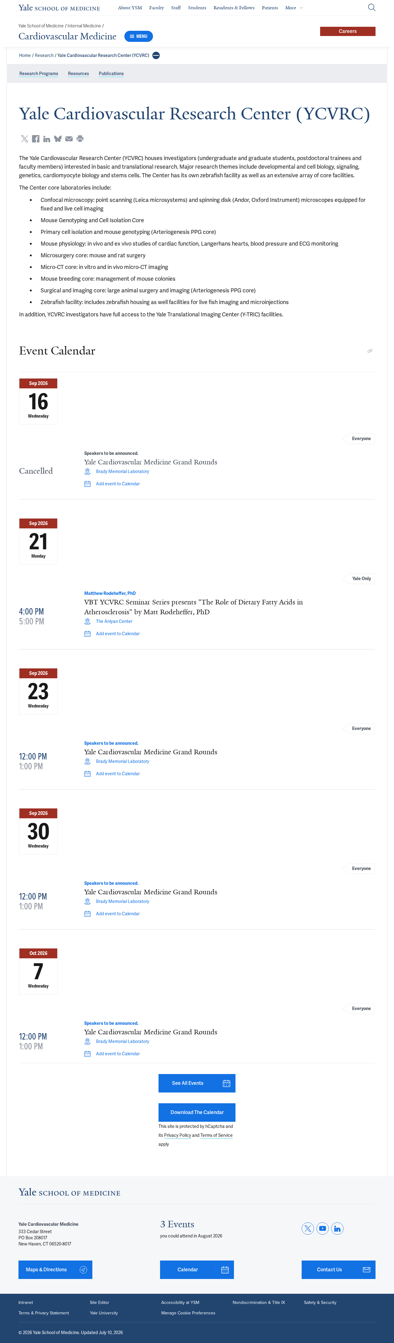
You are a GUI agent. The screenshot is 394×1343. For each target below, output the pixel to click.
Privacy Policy (177, 1135)
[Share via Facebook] (35, 138)
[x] (308, 1228)
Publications (111, 73)
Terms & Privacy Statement (43, 1313)
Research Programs (38, 73)
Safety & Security (320, 1302)
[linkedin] (337, 1228)
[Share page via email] (69, 138)
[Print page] (80, 138)
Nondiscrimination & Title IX (259, 1302)
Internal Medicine (84, 26)
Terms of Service (216, 1135)
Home (25, 55)
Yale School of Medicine (41, 26)
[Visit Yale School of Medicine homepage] (69, 1193)
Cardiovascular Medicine (67, 36)
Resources (78, 73)
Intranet (25, 1302)
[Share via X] (24, 138)
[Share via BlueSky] (58, 138)
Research (44, 55)
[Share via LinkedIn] (46, 138)
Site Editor (99, 1302)
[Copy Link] (370, 351)
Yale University (104, 1313)
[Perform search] (372, 8)
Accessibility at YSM (180, 1302)
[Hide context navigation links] (156, 55)
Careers (348, 31)
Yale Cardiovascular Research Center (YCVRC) (103, 55)
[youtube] (322, 1228)
